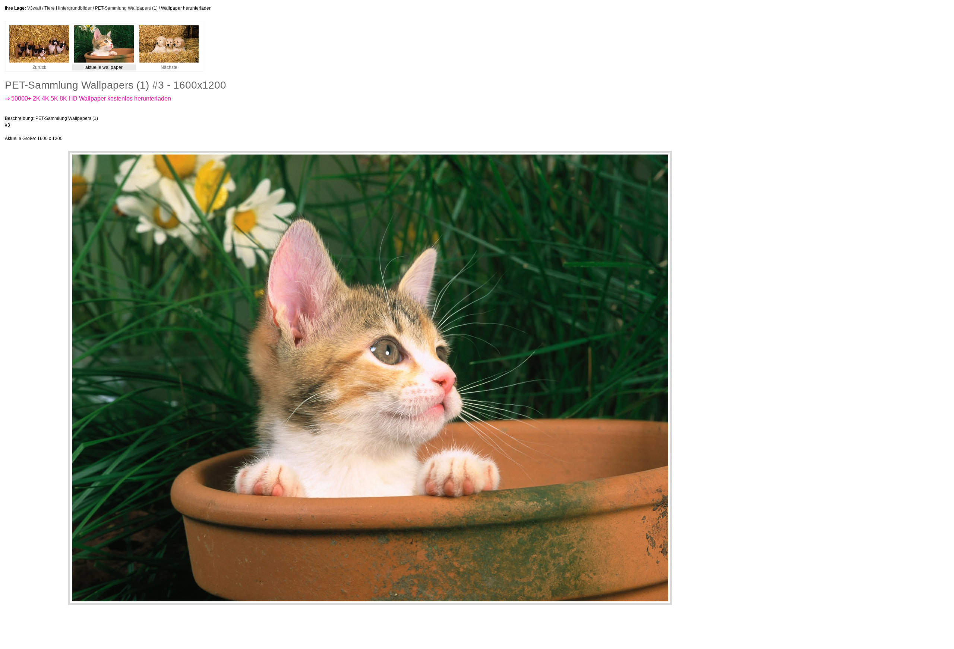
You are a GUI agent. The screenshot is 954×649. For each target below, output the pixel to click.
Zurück (39, 67)
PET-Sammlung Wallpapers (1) (126, 8)
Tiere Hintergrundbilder (68, 8)
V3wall (34, 8)
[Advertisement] (241, 128)
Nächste (169, 67)
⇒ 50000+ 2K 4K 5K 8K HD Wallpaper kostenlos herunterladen (88, 98)
